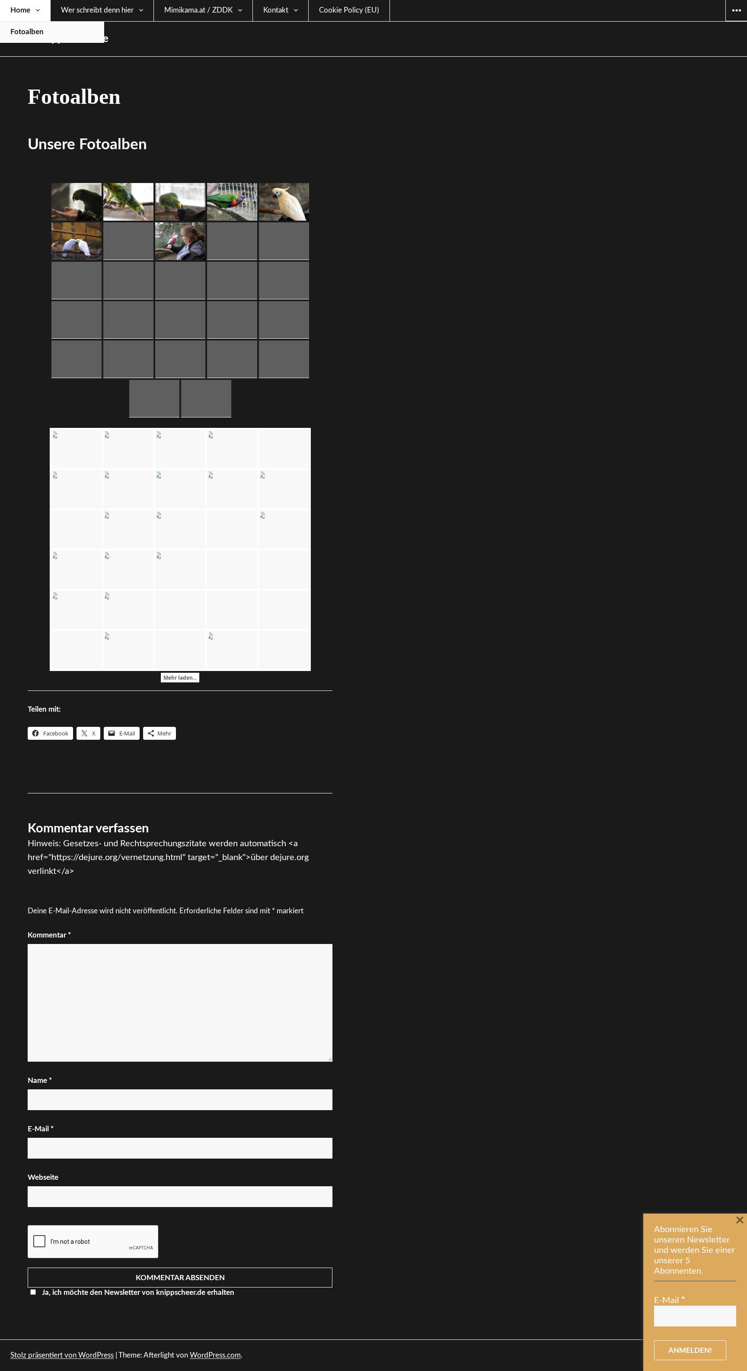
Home (20, 10)
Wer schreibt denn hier (97, 10)
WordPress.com (215, 1355)
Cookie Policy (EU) (349, 10)
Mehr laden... (180, 677)
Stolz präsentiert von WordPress (62, 1355)
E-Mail (41, 1129)
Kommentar (49, 935)
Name (40, 1080)
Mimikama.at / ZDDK (198, 10)
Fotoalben (27, 31)
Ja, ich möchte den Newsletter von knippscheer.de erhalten (138, 1292)
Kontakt (275, 10)
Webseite (43, 1177)
